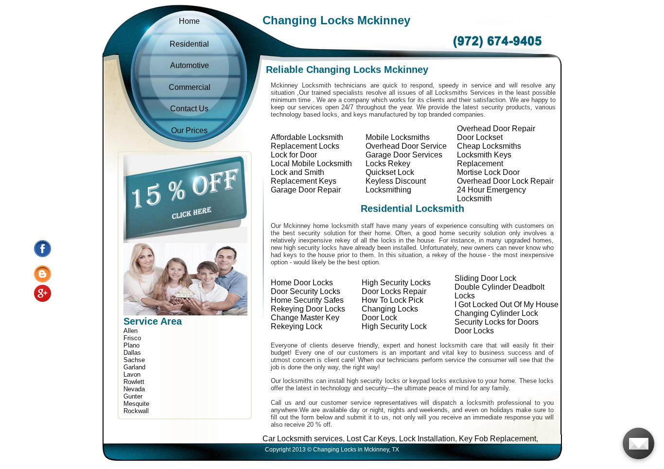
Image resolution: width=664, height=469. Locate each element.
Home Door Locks (302, 282)
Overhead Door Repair (496, 128)
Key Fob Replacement (475, 438)
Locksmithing (388, 190)
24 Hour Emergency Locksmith (491, 194)
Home (189, 21)
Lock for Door (294, 155)
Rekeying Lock (296, 326)
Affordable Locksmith (307, 137)
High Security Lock (394, 326)
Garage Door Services (404, 155)
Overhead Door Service (406, 146)
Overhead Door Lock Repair (505, 181)
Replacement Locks (305, 146)
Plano (131, 345)
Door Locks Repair (394, 291)
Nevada (134, 389)
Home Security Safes (307, 300)
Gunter (132, 396)
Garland (134, 367)
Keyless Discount (396, 181)
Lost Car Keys (349, 438)
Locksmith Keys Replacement (484, 159)
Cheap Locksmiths (489, 146)
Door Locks (474, 331)
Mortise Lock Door (488, 172)
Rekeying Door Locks (308, 309)
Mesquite (136, 403)
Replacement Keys (303, 181)
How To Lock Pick (392, 300)
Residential (189, 44)
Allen (130, 330)
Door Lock (379, 317)
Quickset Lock (390, 172)
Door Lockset (480, 137)
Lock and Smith (297, 172)
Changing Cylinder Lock (496, 313)
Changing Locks (390, 309)
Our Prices (189, 130)
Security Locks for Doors (496, 322)
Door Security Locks (305, 291)
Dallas (132, 352)
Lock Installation (405, 438)
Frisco (132, 338)
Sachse (134, 360)
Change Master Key (305, 317)
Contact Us (189, 108)
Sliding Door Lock (485, 278)
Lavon (131, 374)
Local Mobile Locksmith (311, 163)
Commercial (189, 87)
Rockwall (136, 411)
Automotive (189, 65)
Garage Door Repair (306, 190)
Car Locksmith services (281, 438)
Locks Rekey (388, 163)
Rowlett (133, 381)
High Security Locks (396, 282)
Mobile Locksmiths (398, 137)
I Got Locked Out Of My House (506, 304)
